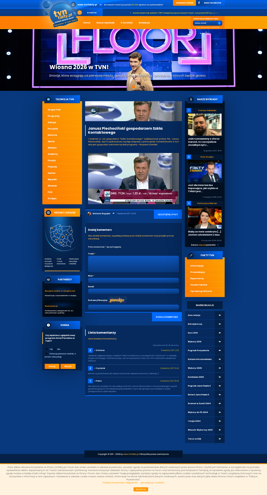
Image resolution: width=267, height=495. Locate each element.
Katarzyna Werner (207, 203)
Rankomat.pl (51, 306)
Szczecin (49, 264)
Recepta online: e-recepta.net (60, 291)
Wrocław (73, 261)
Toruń (59, 261)
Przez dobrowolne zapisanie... (208, 27)
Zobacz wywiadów (203, 245)
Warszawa (73, 259)
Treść (91, 253)
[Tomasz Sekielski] (205, 124)
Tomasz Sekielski (207, 110)
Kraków (48, 259)
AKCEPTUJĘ (141, 489)
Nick (90, 275)
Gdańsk (72, 264)
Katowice (61, 264)
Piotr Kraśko (207, 156)
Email (91, 286)
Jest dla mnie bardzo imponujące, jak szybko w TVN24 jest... (203, 188)
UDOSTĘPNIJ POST (168, 214)
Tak (51, 349)
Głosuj (52, 366)
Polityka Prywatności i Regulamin (120, 482)
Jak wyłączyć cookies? (152, 482)
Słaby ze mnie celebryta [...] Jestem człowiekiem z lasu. (204, 233)
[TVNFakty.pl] (61, 14)
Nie (58, 349)
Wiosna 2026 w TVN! (79, 67)
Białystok (49, 266)
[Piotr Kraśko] (205, 171)
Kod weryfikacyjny (98, 300)
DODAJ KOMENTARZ (167, 317)
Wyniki (68, 366)
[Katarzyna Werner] (205, 217)
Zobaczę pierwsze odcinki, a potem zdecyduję (60, 355)
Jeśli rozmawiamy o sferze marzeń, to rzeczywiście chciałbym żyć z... (204, 142)
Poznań (48, 261)
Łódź (59, 259)
